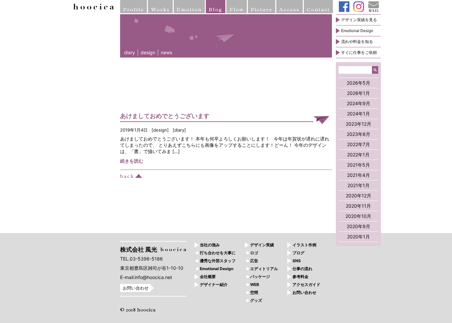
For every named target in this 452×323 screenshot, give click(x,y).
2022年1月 (358, 154)
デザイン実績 (262, 244)
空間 (254, 292)
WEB (254, 284)
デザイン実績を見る (359, 19)
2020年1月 (358, 236)
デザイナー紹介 (214, 284)
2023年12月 (358, 124)
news (166, 52)
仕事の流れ (302, 268)
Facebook (344, 6)
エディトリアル (264, 268)
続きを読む (131, 161)
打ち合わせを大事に (218, 252)
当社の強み (210, 244)
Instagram (358, 6)
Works (160, 9)
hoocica (93, 6)
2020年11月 (358, 206)
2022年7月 (358, 144)
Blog (215, 9)
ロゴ (254, 252)
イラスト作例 (304, 244)
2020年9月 (358, 226)
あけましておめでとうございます (164, 115)
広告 (254, 260)
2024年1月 (358, 113)
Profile (133, 9)
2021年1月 (358, 185)
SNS (297, 260)
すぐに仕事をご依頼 (359, 52)
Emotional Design (357, 30)
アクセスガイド (306, 284)
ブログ (298, 252)
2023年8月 (358, 134)
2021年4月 (358, 175)
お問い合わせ (136, 288)
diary (129, 52)
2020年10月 (358, 216)
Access (289, 9)
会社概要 (208, 276)
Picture (261, 9)
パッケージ (260, 276)
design (148, 52)
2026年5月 (358, 83)
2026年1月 (358, 93)
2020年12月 (358, 195)
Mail (373, 6)
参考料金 (300, 276)
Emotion (189, 9)
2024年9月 (358, 103)
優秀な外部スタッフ (218, 260)
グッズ (256, 300)
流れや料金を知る (357, 41)
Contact (318, 9)
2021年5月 (358, 165)
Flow (237, 9)
